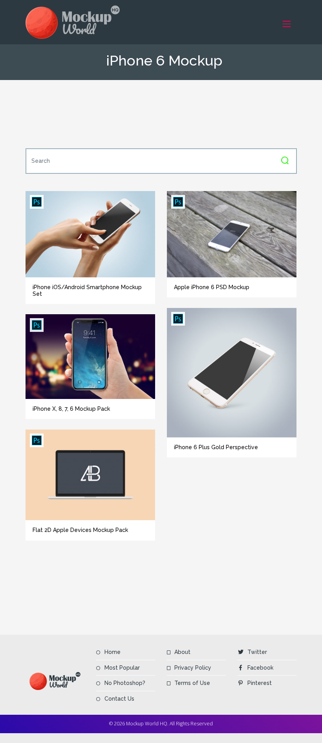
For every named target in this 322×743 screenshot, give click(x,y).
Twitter (257, 652)
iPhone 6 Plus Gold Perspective (216, 447)
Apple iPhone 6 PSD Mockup (211, 287)
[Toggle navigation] (286, 24)
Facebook (260, 668)
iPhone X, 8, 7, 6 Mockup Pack (71, 409)
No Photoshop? (124, 683)
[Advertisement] (168, 114)
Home (112, 652)
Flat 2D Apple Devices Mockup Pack (80, 530)
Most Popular (122, 668)
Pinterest (259, 683)
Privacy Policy (192, 668)
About (182, 652)
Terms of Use (192, 683)
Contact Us (119, 699)
